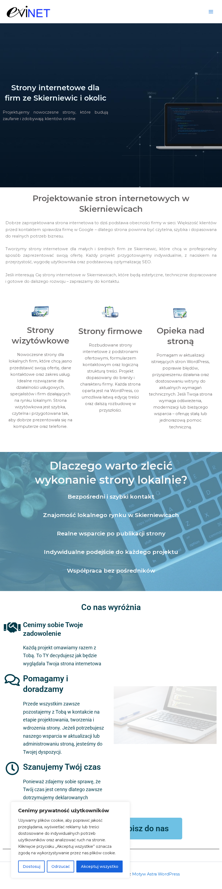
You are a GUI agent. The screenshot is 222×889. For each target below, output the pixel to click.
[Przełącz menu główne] (211, 11)
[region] (70, 840)
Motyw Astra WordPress (156, 874)
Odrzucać (60, 866)
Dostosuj (31, 866)
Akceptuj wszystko (99, 866)
